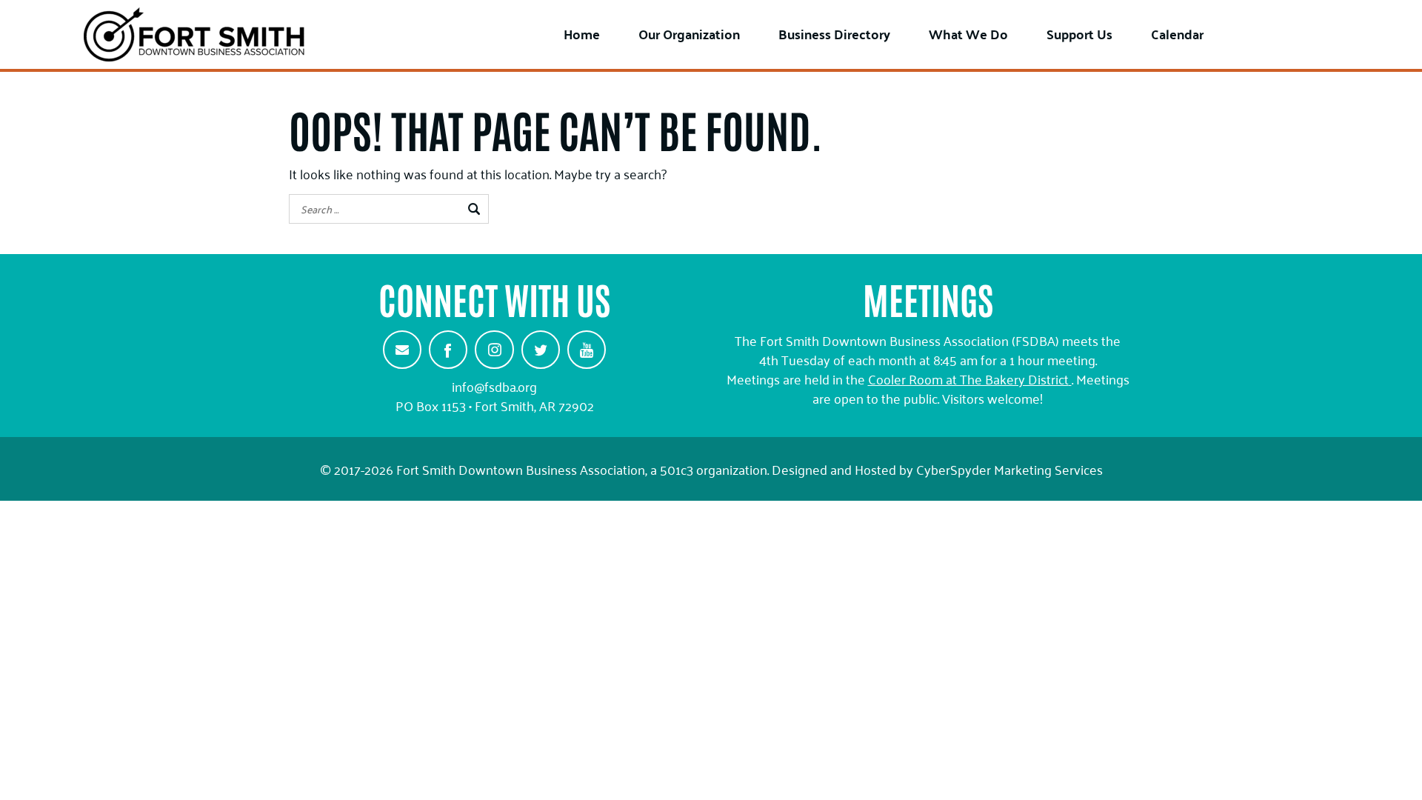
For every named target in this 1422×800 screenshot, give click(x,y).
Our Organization (689, 33)
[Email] (402, 349)
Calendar (1177, 33)
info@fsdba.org (494, 386)
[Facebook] (448, 349)
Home (582, 33)
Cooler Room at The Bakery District (968, 378)
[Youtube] (586, 349)
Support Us (1079, 33)
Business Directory (834, 33)
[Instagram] (494, 349)
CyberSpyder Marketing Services (1009, 469)
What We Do (968, 33)
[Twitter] (540, 349)
